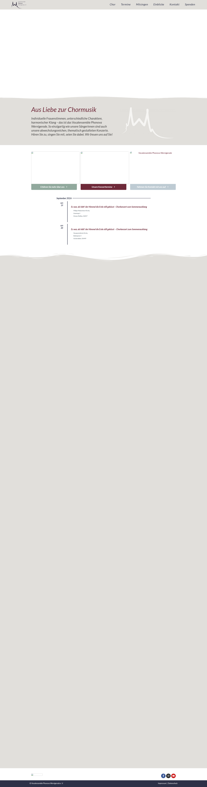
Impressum (162, 783)
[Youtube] (173, 776)
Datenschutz (172, 783)
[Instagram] (168, 776)
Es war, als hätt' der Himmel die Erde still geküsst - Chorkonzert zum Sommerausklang (109, 206)
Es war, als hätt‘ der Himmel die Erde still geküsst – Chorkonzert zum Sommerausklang (109, 229)
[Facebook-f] (163, 776)
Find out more (75, 220)
